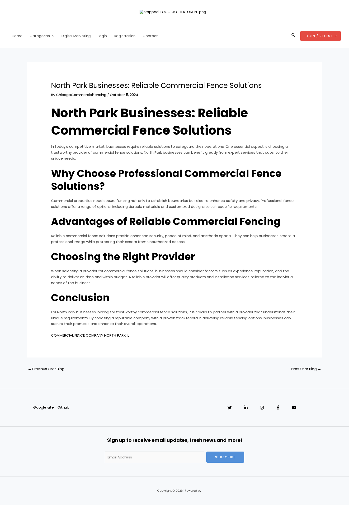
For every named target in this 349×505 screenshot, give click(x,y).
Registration (125, 35)
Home (17, 35)
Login (102, 35)
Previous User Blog (46, 368)
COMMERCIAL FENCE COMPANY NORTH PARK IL (90, 335)
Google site (43, 407)
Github (63, 407)
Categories (40, 35)
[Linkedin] (246, 407)
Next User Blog (306, 368)
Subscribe (225, 457)
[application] (52, 36)
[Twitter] (229, 407)
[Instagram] (262, 407)
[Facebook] (278, 407)
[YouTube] (294, 407)
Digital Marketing (76, 35)
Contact (150, 35)
